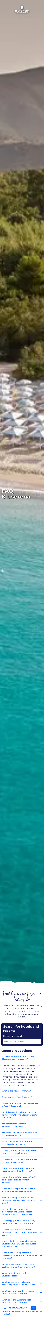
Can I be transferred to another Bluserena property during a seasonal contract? (19, 1232)
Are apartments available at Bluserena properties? (15, 1125)
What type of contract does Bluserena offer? (15, 1274)
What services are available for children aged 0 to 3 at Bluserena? (18, 1283)
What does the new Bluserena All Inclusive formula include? (18, 1292)
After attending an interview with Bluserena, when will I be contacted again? (19, 1200)
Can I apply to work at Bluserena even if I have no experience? (20, 1160)
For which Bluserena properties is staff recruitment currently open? (18, 1265)
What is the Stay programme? (16, 1091)
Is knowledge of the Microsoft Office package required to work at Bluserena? (20, 1180)
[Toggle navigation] (33, 1308)
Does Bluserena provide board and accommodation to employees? (18, 1190)
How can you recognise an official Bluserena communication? (18, 1057)
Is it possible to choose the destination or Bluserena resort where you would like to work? (17, 1212)
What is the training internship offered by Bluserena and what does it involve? (19, 1255)
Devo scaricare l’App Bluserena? (17, 1097)
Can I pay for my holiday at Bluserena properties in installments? (20, 1151)
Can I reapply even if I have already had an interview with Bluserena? (18, 1222)
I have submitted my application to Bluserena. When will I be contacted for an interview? (19, 1244)
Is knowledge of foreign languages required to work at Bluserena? (18, 1169)
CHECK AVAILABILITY (18, 1308)
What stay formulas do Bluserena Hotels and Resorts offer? (18, 1143)
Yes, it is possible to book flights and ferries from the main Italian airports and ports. (19, 1115)
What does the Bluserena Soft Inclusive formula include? (16, 1301)
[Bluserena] (22, 9)
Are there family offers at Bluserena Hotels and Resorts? (19, 1134)
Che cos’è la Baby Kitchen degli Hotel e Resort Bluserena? (20, 1104)
